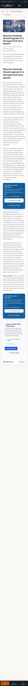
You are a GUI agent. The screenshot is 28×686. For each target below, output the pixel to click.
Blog (7, 11)
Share (22, 362)
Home (2, 11)
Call (5, 684)
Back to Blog (7, 14)
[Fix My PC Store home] (7, 5)
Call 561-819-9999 (15, 200)
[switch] (20, 5)
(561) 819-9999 (15, 353)
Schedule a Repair (14, 205)
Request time (14, 684)
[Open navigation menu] (25, 5)
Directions (23, 684)
